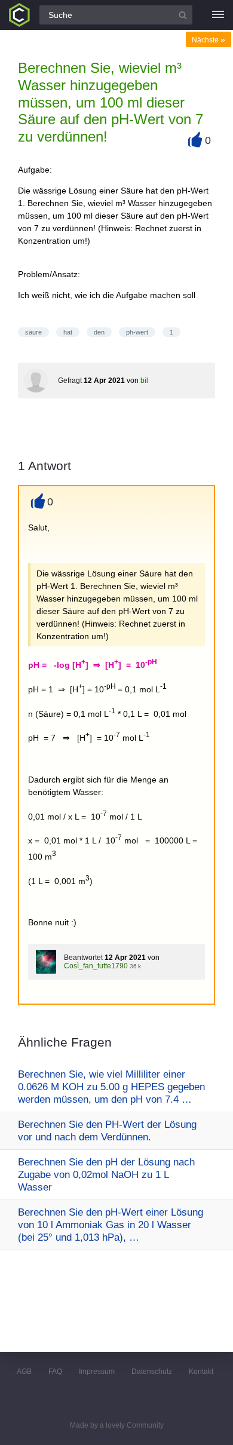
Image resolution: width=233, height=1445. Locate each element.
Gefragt (70, 380)
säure (33, 332)
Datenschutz (151, 1371)
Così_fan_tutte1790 (96, 966)
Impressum (97, 1371)
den (99, 332)
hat (67, 332)
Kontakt (201, 1371)
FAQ (55, 1371)
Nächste (208, 40)
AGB (24, 1371)
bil (144, 380)
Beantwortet (83, 957)
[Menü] (218, 15)
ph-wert (137, 332)
